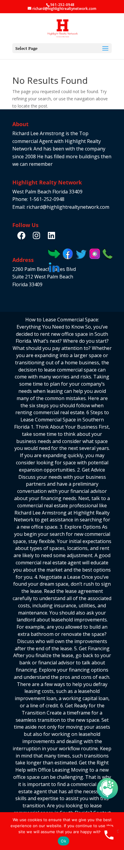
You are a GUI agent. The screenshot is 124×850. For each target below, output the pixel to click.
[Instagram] (36, 235)
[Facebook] (21, 235)
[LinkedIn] (51, 235)
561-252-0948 (62, 4)
